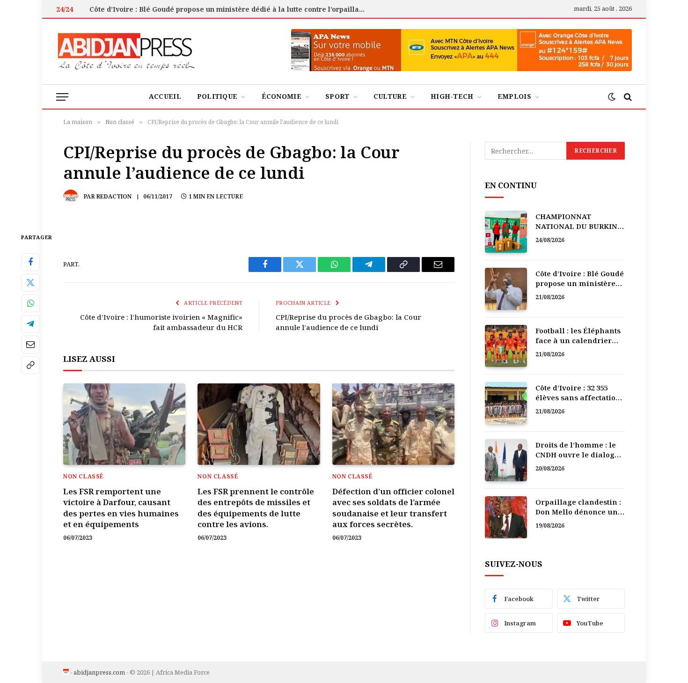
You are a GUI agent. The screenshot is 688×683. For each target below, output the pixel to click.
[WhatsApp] (30, 303)
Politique (217, 96)
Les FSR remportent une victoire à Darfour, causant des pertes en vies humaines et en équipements (121, 507)
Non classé (83, 476)
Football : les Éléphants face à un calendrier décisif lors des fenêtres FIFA (579, 336)
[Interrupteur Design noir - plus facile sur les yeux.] (612, 97)
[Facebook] (30, 262)
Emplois (514, 96)
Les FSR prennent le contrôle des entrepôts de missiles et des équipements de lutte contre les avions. (256, 507)
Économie (281, 96)
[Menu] (62, 96)
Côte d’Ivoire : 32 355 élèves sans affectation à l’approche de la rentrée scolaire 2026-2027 (578, 393)
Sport (337, 96)
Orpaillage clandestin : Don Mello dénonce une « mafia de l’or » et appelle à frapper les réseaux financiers (578, 507)
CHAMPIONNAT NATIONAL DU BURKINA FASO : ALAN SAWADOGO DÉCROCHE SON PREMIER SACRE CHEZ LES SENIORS (580, 222)
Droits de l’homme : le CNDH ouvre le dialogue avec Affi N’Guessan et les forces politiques (579, 450)
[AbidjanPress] (126, 51)
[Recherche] (627, 96)
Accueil (165, 96)
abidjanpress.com (99, 672)
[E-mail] (30, 344)
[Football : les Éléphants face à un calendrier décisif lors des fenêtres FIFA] (506, 346)
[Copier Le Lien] (30, 365)
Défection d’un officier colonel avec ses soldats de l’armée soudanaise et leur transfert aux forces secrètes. (393, 507)
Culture (390, 96)
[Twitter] (30, 283)
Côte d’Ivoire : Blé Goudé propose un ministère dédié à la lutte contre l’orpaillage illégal (229, 9)
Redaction (114, 196)
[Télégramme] (30, 324)
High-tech (452, 96)
